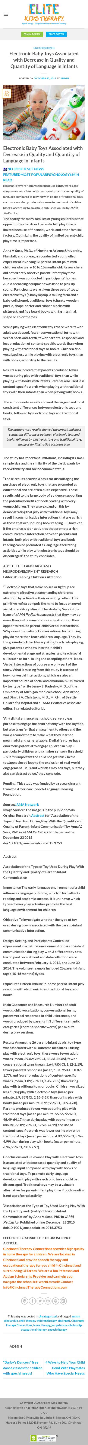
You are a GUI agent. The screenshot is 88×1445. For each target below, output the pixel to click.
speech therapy (57, 1329)
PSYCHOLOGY (58, 174)
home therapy (41, 1325)
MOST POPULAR (34, 174)
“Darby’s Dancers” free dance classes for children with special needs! (22, 1367)
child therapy (27, 1320)
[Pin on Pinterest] (55, 1301)
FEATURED (12, 174)
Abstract (37, 815)
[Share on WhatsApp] (24, 1301)
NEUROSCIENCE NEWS (25, 169)
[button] (5, 14)
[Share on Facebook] (32, 1301)
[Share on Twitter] (40, 1301)
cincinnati (64, 1320)
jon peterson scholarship (66, 1325)
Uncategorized (44, 48)
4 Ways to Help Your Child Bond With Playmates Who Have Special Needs (65, 1367)
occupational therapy (34, 1329)
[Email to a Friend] (47, 1301)
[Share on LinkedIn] (63, 1301)
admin (64, 78)
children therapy (47, 1320)
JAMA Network (27, 804)
